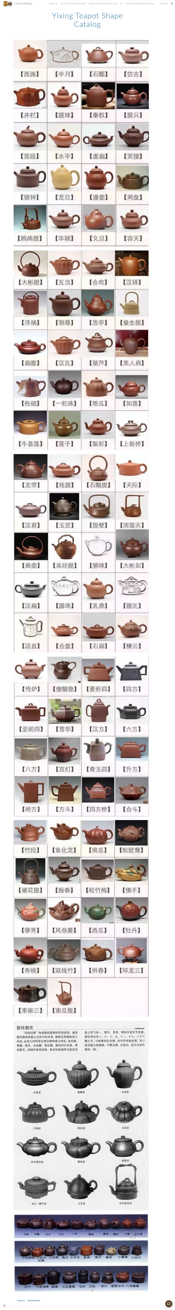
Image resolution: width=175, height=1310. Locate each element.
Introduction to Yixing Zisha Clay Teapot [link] (104, 4)
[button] (172, 4)
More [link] (162, 4)
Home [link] (51, 4)
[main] (87, 20)
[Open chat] (168, 1303)
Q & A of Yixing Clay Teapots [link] (73, 4)
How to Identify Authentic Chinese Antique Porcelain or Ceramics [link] (141, 4)
